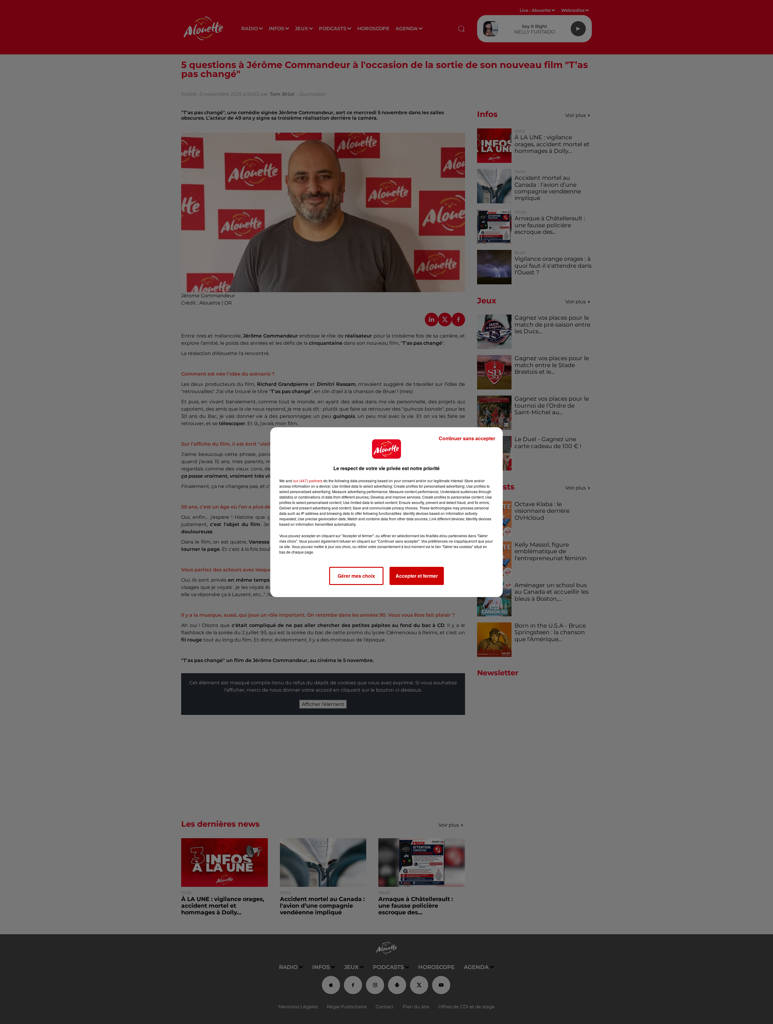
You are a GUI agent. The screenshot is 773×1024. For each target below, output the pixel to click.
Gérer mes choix (356, 575)
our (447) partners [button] (307, 480)
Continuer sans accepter (467, 438)
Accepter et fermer (417, 575)
